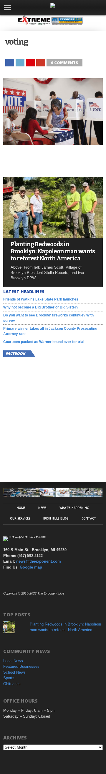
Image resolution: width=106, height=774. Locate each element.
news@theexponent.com (38, 561)
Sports (8, 678)
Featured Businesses (21, 666)
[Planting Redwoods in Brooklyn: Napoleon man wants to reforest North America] (53, 236)
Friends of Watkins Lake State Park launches (40, 299)
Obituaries (12, 684)
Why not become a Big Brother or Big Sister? (40, 307)
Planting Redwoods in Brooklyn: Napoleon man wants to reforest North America (53, 251)
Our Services (20, 518)
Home (21, 507)
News (42, 507)
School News (14, 672)
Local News (13, 661)
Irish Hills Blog (56, 518)
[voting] (53, 143)
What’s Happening (74, 507)
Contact (89, 518)
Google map (31, 567)
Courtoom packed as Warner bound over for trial (43, 342)
